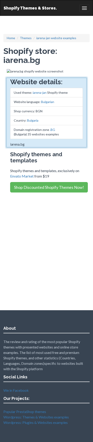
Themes (26, 38)
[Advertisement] (46, 242)
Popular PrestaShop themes (24, 411)
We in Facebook (16, 390)
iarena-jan (39, 92)
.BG (52, 130)
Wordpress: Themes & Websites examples (36, 417)
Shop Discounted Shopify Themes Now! (49, 187)
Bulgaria (32, 120)
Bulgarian (47, 102)
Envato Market (22, 176)
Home (11, 38)
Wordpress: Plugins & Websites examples (35, 422)
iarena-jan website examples (56, 38)
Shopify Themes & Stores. (30, 8)
